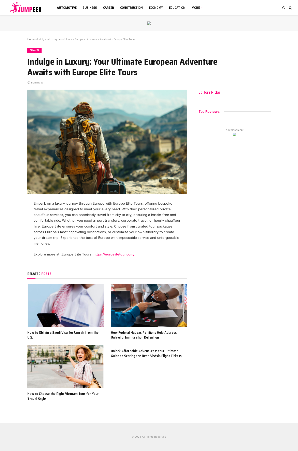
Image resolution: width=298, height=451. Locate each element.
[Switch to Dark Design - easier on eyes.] (283, 7)
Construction (131, 7)
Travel (34, 50)
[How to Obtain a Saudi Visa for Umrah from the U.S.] (65, 305)
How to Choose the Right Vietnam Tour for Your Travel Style (63, 396)
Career (108, 7)
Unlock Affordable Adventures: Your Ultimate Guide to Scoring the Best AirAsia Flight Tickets (146, 353)
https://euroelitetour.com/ (113, 254)
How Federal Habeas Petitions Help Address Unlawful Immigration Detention (144, 335)
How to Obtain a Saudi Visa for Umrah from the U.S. (63, 335)
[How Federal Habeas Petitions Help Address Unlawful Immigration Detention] (149, 305)
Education (177, 7)
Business (90, 7)
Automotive (67, 7)
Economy (156, 7)
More (196, 7)
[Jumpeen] (26, 7)
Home (31, 39)
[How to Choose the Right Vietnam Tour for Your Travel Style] (65, 366)
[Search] (290, 7)
